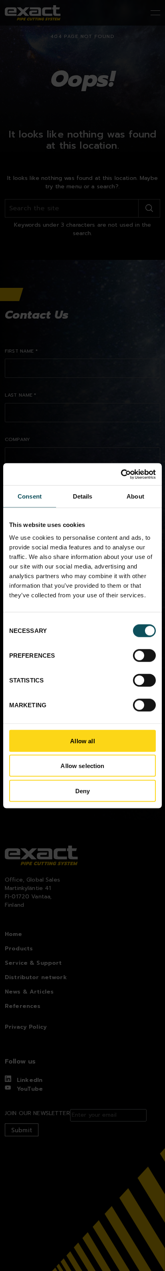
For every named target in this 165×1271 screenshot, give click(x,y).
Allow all (82, 740)
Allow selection (82, 765)
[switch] (144, 655)
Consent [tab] (30, 496)
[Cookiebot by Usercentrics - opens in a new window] (121, 474)
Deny (82, 790)
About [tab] (135, 496)
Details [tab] (83, 496)
